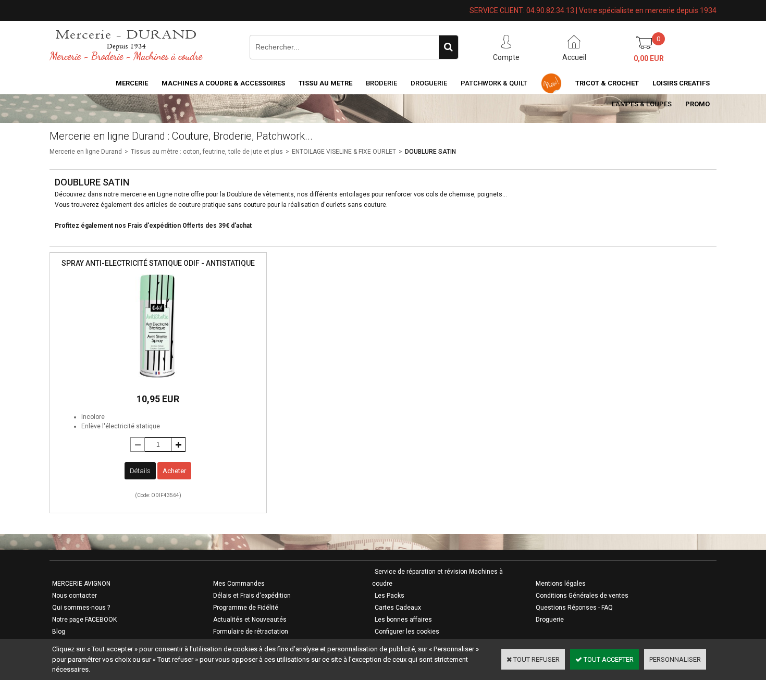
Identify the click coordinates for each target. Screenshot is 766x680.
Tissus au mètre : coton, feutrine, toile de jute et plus (207, 151)
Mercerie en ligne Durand (86, 151)
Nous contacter (74, 595)
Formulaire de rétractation (250, 631)
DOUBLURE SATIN (430, 151)
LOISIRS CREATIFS (681, 83)
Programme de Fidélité (245, 607)
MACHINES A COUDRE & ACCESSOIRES (223, 83)
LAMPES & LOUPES (642, 104)
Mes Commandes (239, 583)
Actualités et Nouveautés (250, 619)
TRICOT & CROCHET (607, 83)
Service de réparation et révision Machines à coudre (437, 577)
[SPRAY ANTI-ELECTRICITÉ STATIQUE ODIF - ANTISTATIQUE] (158, 381)
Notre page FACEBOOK (84, 619)
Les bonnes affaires (403, 619)
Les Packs (389, 595)
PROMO (697, 104)
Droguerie (429, 83)
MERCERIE (132, 83)
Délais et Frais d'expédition (252, 595)
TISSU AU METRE (325, 83)
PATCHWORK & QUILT (494, 83)
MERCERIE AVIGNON (81, 583)
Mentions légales (561, 583)
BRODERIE (381, 83)
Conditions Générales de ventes (582, 595)
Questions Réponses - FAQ (574, 607)
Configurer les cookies (407, 631)
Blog (58, 631)
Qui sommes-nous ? (81, 607)
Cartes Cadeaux (398, 607)
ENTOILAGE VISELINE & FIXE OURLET (344, 151)
